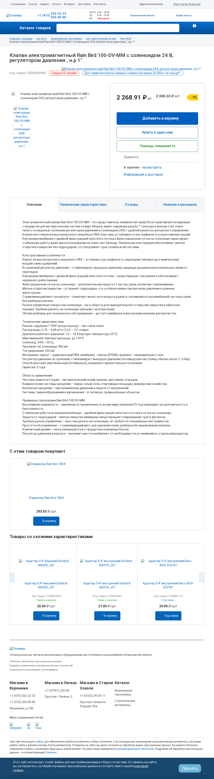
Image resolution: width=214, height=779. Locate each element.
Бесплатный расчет (143, 15)
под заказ (171, 615)
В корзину (49, 521)
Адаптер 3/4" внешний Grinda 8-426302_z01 (46, 585)
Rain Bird (125, 38)
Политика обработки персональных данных (35, 661)
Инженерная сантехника (66, 38)
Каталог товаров (35, 28)
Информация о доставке (143, 174)
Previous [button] (12, 578)
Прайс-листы (184, 15)
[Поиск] (175, 27)
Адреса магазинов (151, 4)
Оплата (56, 4)
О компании (18, 4)
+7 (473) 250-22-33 (22, 695)
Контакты (99, 4)
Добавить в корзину (160, 118)
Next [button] (201, 578)
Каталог (42, 38)
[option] (46, 494)
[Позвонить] (185, 28)
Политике (50, 752)
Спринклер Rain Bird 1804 (46, 497)
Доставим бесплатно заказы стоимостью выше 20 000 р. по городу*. (132, 73)
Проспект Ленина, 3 (58, 696)
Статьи (32, 4)
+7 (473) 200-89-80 (22, 702)
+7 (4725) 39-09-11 (93, 695)
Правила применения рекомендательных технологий (41, 665)
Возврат (69, 4)
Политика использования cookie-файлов (34, 669)
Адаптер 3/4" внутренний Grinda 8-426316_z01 (107, 585)
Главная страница (21, 38)
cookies (39, 741)
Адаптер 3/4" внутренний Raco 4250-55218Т (168, 585)
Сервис (44, 4)
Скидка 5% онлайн (64, 73)
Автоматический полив (101, 38)
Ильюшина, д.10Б (21, 708)
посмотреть (152, 167)
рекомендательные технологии (135, 748)
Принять (190, 768)
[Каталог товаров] (14, 27)
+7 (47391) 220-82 (57, 690)
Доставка (84, 4)
